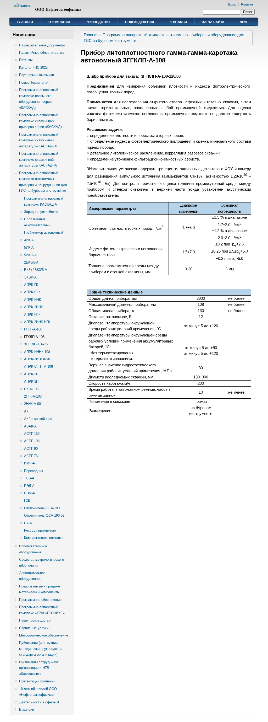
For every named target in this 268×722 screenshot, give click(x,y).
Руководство (98, 22)
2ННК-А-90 (32, 404)
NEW (243, 22)
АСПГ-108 (32, 441)
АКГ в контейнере (38, 419)
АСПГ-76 (31, 456)
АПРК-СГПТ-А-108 (38, 366)
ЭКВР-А (30, 277)
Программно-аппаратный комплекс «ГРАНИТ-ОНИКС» (42, 610)
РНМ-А (29, 493)
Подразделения (139, 22)
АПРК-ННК (32, 300)
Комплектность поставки (43, 538)
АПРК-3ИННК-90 (37, 359)
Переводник (33, 471)
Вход (232, 4)
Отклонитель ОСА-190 (42, 508)
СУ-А (28, 523)
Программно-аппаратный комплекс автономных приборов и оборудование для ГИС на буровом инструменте (43, 182)
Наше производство (35, 620)
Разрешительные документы (42, 45)
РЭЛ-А (29, 486)
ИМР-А (29, 463)
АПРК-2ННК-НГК (37, 322)
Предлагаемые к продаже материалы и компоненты (39, 589)
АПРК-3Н (31, 381)
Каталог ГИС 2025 (33, 67)
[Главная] (23, 5)
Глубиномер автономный (43, 232)
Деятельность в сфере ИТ (40, 702)
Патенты (25, 60)
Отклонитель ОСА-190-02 (44, 515)
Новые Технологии (33, 82)
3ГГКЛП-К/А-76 (36, 344)
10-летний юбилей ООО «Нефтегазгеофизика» (38, 692)
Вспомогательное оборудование (33, 549)
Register (247, 4)
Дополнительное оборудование (32, 576)
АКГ (27, 411)
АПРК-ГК (31, 285)
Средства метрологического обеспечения (41, 563)
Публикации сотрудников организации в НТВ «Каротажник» (39, 668)
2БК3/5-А (31, 262)
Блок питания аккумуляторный (37, 222)
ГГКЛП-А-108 (34, 337)
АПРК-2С (31, 374)
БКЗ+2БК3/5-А (35, 270)
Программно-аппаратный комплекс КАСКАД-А (43, 201)
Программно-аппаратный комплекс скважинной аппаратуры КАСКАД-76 (38, 159)
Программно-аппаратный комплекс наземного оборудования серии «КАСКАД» (38, 99)
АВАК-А (30, 426)
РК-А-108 (31, 389)
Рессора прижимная (40, 530)
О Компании (59, 22)
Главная (25, 22)
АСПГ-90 (31, 449)
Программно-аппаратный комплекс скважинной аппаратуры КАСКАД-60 (38, 140)
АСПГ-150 (32, 434)
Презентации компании (37, 681)
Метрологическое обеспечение (43, 635)
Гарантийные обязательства (41, 53)
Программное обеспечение (40, 600)
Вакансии (26, 710)
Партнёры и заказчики (36, 75)
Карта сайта (213, 22)
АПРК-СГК (32, 292)
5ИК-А (29, 247)
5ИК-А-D (30, 255)
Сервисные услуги (33, 628)
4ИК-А (29, 240)
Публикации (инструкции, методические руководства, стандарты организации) (41, 648)
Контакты (178, 22)
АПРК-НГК (32, 315)
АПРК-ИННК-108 (37, 352)
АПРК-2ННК (33, 307)
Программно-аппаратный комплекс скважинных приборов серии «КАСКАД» (40, 121)
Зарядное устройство (41, 212)
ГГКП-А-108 (33, 329)
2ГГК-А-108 (33, 396)
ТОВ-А (29, 478)
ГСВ (27, 500)
